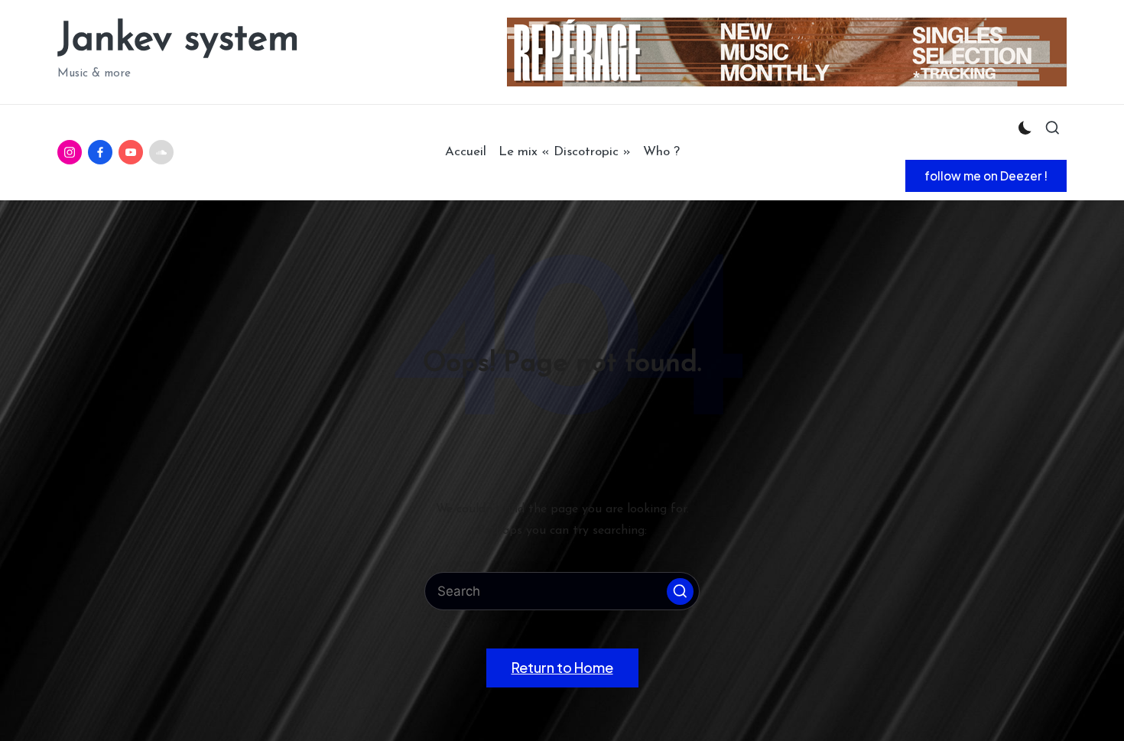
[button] (986, 176)
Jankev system (178, 40)
